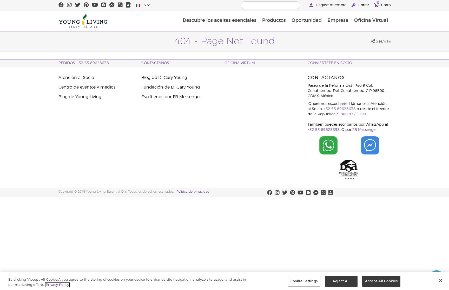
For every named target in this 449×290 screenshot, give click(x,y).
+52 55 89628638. (324, 130)
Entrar (363, 5)
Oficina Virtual (371, 20)
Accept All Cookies (381, 281)
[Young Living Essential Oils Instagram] (69, 5)
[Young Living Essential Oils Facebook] (61, 5)
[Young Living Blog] (103, 5)
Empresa (337, 20)
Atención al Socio (76, 78)
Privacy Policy (57, 284)
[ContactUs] (128, 5)
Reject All (341, 281)
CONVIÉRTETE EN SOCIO (330, 63)
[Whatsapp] (120, 5)
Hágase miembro (331, 5)
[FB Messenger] (112, 5)
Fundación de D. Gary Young (170, 87)
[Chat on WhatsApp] (328, 145)
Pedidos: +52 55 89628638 (83, 63)
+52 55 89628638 (340, 109)
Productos (274, 20)
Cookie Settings (304, 281)
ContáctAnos (155, 63)
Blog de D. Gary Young (164, 78)
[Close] (440, 280)
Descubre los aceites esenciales (219, 20)
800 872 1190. (354, 114)
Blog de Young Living (79, 97)
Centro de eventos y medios (86, 87)
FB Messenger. (365, 130)
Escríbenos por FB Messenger (171, 97)
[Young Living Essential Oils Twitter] (77, 5)
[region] (224, 281)
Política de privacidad (192, 191)
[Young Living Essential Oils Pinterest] (86, 5)
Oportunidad (307, 20)
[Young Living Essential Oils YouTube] (95, 5)
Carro (384, 4)
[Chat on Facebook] (370, 145)
